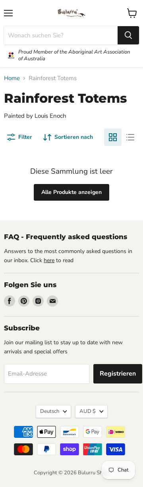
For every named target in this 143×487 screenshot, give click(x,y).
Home (12, 78)
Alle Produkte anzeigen (71, 192)
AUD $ (87, 411)
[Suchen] (128, 35)
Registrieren (118, 373)
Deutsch (49, 411)
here (49, 260)
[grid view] (113, 137)
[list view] (130, 137)
